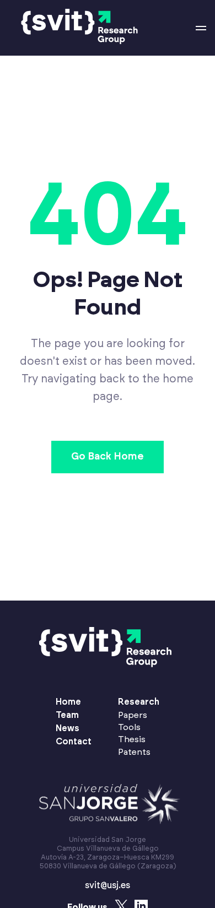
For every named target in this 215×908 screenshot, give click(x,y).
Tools (129, 727)
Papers (132, 715)
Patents (134, 752)
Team (67, 715)
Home (68, 702)
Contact (74, 741)
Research (138, 702)
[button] (201, 28)
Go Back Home (107, 457)
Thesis (132, 739)
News (67, 728)
